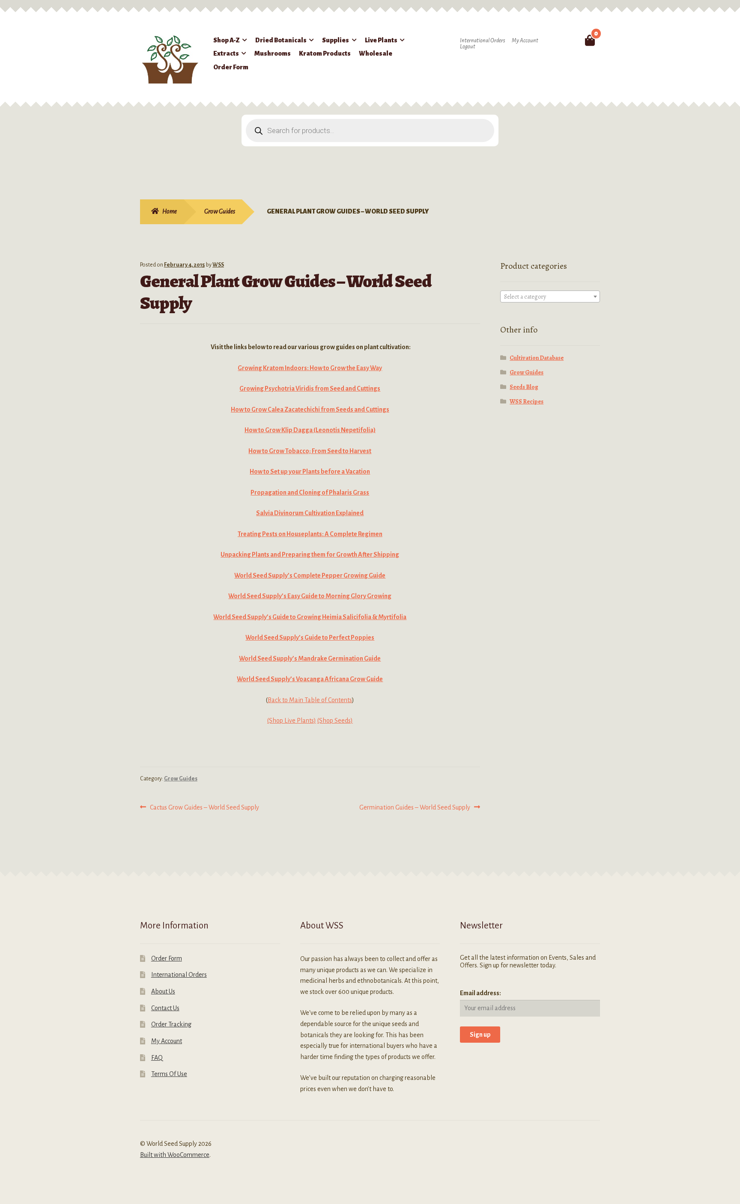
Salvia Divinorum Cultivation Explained (310, 513)
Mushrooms (272, 53)
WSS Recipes (526, 401)
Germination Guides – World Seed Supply (414, 808)
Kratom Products (325, 53)
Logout (467, 47)
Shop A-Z (226, 40)
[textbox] (550, 297)
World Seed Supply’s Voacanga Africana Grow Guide (310, 679)
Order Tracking (171, 1024)
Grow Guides (219, 211)
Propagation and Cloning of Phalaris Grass (310, 492)
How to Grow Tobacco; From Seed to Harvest (309, 451)
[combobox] (550, 296)
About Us (163, 991)
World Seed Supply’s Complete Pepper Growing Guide (309, 575)
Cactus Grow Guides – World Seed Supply (204, 808)
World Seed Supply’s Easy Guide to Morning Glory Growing (309, 596)
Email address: (480, 993)
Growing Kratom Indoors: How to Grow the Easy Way (310, 368)
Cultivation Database (537, 358)
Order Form (230, 67)
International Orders (482, 41)
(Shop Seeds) (335, 720)
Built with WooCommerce (174, 1154)
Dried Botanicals (281, 40)
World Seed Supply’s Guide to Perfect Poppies (309, 637)
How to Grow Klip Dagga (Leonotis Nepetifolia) (310, 430)
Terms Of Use (169, 1074)
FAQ (157, 1057)
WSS (218, 265)
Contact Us (165, 1008)
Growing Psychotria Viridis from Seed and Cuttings (309, 388)
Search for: (570, 40)
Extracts (226, 53)
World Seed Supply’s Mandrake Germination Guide (310, 658)
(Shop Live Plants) (291, 720)
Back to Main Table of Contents (310, 700)
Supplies (335, 40)
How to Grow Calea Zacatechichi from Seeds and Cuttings (310, 409)
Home (169, 211)
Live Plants (381, 40)
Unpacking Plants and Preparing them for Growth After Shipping (310, 554)
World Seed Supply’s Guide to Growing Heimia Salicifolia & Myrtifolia (309, 617)
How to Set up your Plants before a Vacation (310, 471)
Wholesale (375, 53)
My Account (525, 41)
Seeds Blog (524, 387)
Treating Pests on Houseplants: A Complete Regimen (310, 534)
